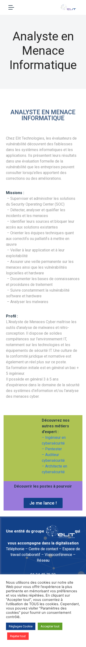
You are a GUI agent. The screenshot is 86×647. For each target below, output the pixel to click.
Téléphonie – (17, 549)
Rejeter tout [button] (18, 636)
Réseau (43, 560)
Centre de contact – (45, 549)
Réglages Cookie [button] (20, 626)
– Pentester (52, 449)
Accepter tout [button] (50, 626)
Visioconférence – (60, 554)
